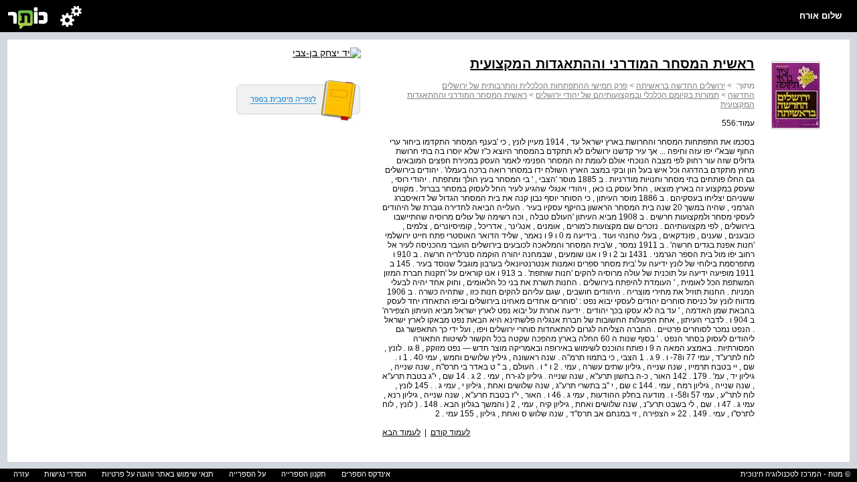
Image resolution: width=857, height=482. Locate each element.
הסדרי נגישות (65, 474)
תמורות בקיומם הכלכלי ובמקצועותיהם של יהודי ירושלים (627, 95)
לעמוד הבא (401, 432)
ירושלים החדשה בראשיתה (680, 85)
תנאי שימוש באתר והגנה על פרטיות (158, 474)
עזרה (21, 474)
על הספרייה (247, 474)
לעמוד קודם (450, 432)
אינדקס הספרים (365, 474)
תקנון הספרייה (303, 474)
